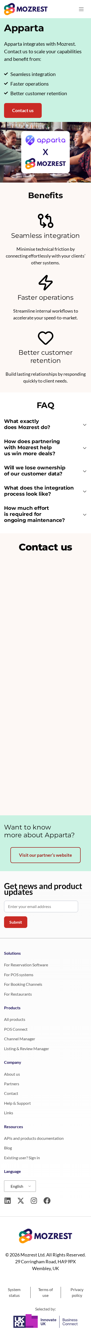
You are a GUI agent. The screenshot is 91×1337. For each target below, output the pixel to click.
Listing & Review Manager (26, 1048)
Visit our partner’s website (45, 855)
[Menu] (81, 9)
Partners (11, 1083)
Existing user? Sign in (22, 1157)
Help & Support (17, 1103)
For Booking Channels (23, 984)
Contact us (23, 110)
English (17, 1186)
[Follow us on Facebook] (47, 1200)
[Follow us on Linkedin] (7, 1200)
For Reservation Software (26, 964)
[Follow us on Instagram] (33, 1200)
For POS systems (18, 974)
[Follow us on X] (20, 1200)
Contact (11, 1093)
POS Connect (16, 1029)
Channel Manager (19, 1038)
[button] (45, 425)
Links (8, 1112)
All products (14, 1019)
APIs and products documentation (34, 1138)
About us (12, 1074)
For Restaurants (18, 994)
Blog (8, 1147)
